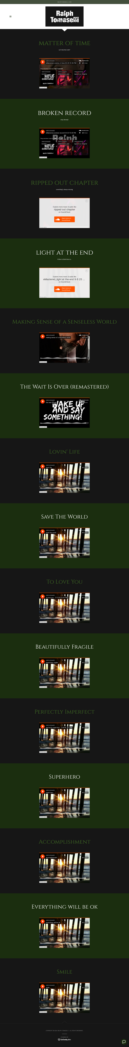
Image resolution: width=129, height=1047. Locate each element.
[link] (64, 16)
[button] (10, 16)
